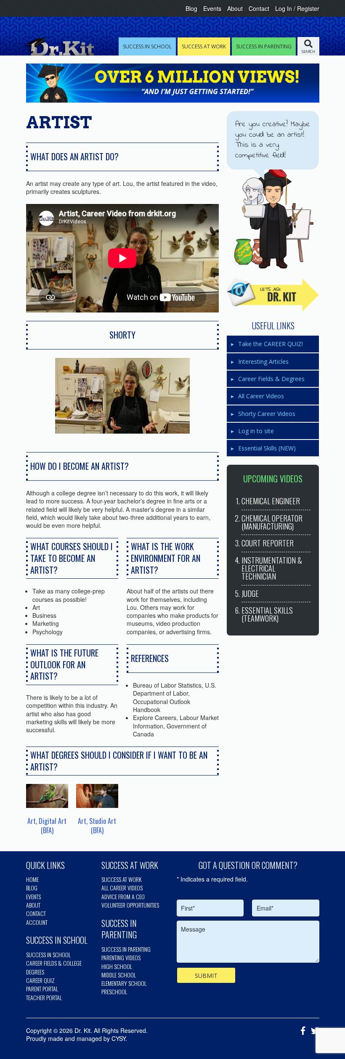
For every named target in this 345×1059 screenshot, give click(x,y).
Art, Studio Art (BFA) (97, 825)
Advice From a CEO (123, 896)
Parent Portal (42, 988)
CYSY (118, 1038)
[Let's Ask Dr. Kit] (273, 295)
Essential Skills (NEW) (267, 448)
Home (32, 879)
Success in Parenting (126, 949)
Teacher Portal (44, 997)
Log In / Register (297, 8)
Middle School (118, 974)
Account (37, 922)
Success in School (48, 954)
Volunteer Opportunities (130, 904)
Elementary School (123, 983)
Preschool (114, 991)
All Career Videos (261, 396)
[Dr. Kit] (58, 46)
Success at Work (121, 879)
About (235, 8)
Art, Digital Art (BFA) (46, 825)
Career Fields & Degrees (271, 379)
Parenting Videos (121, 957)
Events (212, 8)
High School (116, 966)
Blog (191, 8)
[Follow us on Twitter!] (313, 1031)
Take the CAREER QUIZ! (270, 344)
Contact (259, 8)
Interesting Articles (263, 361)
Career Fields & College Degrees (54, 967)
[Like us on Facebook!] (301, 1031)
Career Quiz (40, 980)
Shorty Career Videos (266, 414)
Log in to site (256, 431)
